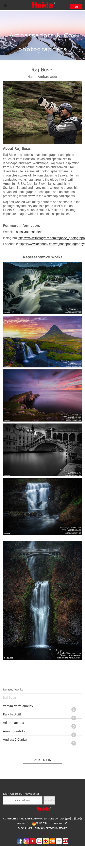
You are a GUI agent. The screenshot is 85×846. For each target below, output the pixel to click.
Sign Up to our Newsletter (21, 793)
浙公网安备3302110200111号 (51, 823)
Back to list (42, 759)
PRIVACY (40, 828)
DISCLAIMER (25, 828)
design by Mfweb (56, 828)
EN (76, 6)
